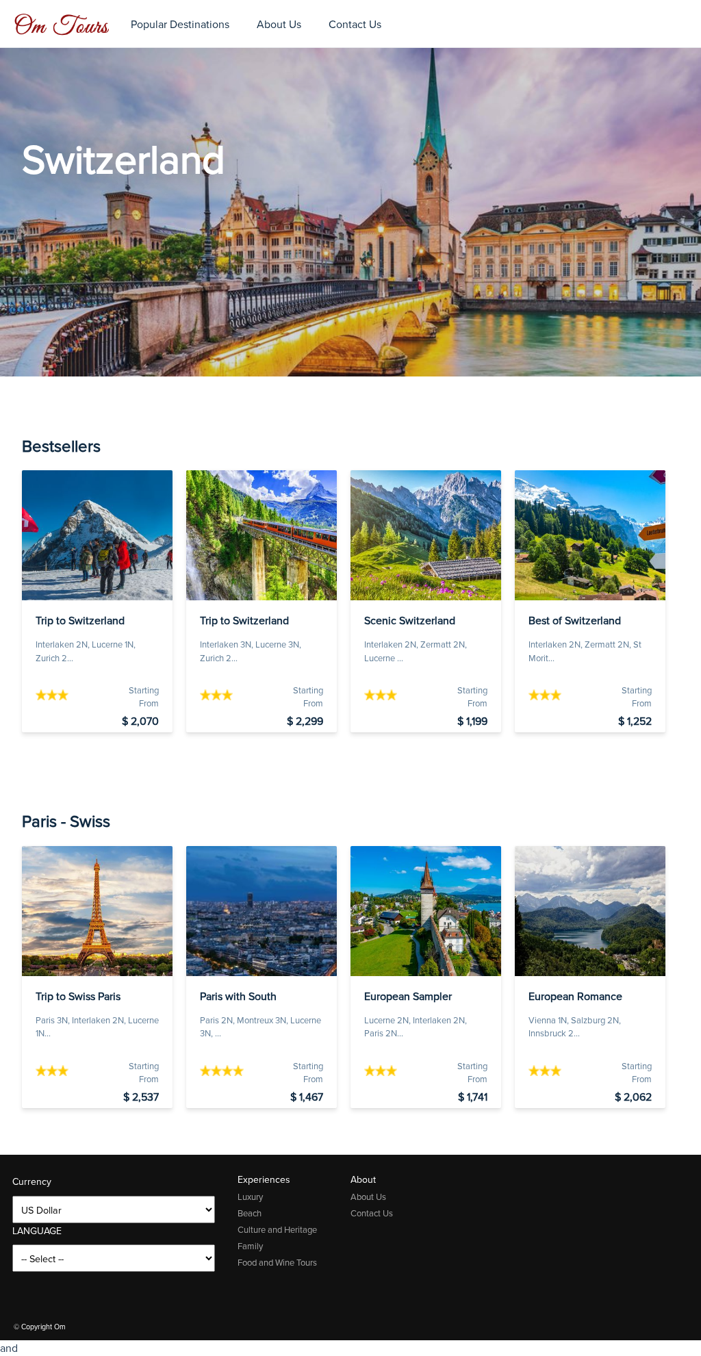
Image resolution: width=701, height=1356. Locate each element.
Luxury (250, 1196)
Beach (250, 1213)
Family (250, 1246)
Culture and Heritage (277, 1229)
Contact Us (355, 24)
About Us (279, 24)
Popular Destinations (180, 24)
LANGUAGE (37, 1231)
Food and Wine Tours (277, 1262)
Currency (31, 1182)
